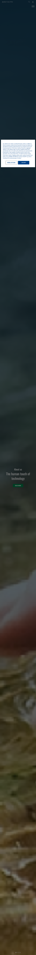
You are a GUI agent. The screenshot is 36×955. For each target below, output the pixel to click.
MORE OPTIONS (11, 162)
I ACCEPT (23, 162)
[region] (18, 153)
